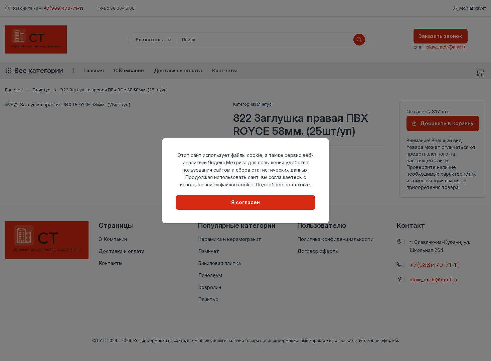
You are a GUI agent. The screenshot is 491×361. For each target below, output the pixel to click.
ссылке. (301, 184)
